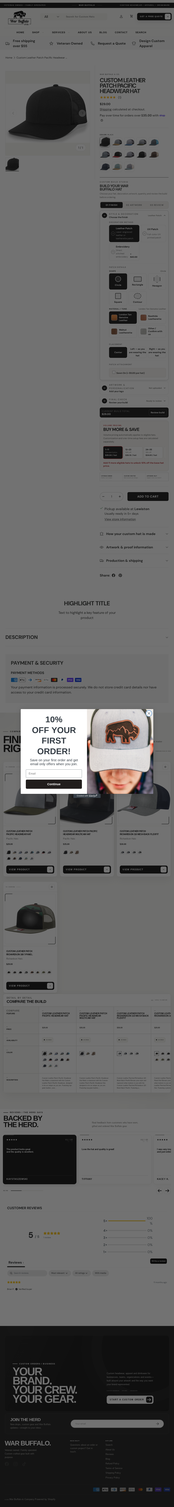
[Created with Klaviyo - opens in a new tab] (87, 796)
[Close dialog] (149, 713)
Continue (53, 784)
